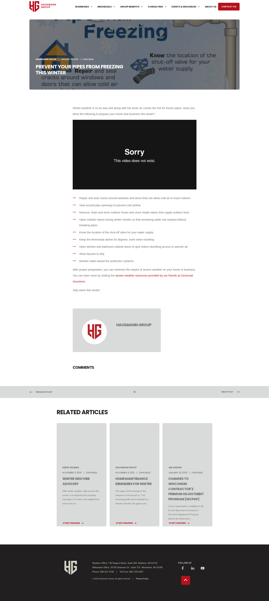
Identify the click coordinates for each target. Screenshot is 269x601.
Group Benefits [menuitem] (129, 6)
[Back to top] (185, 580)
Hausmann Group (46, 59)
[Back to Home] (42, 18)
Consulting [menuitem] (155, 6)
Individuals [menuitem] (104, 6)
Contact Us (228, 6)
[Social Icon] (182, 568)
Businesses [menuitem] (82, 6)
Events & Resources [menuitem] (184, 6)
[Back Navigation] (134, 392)
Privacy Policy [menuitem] (142, 579)
